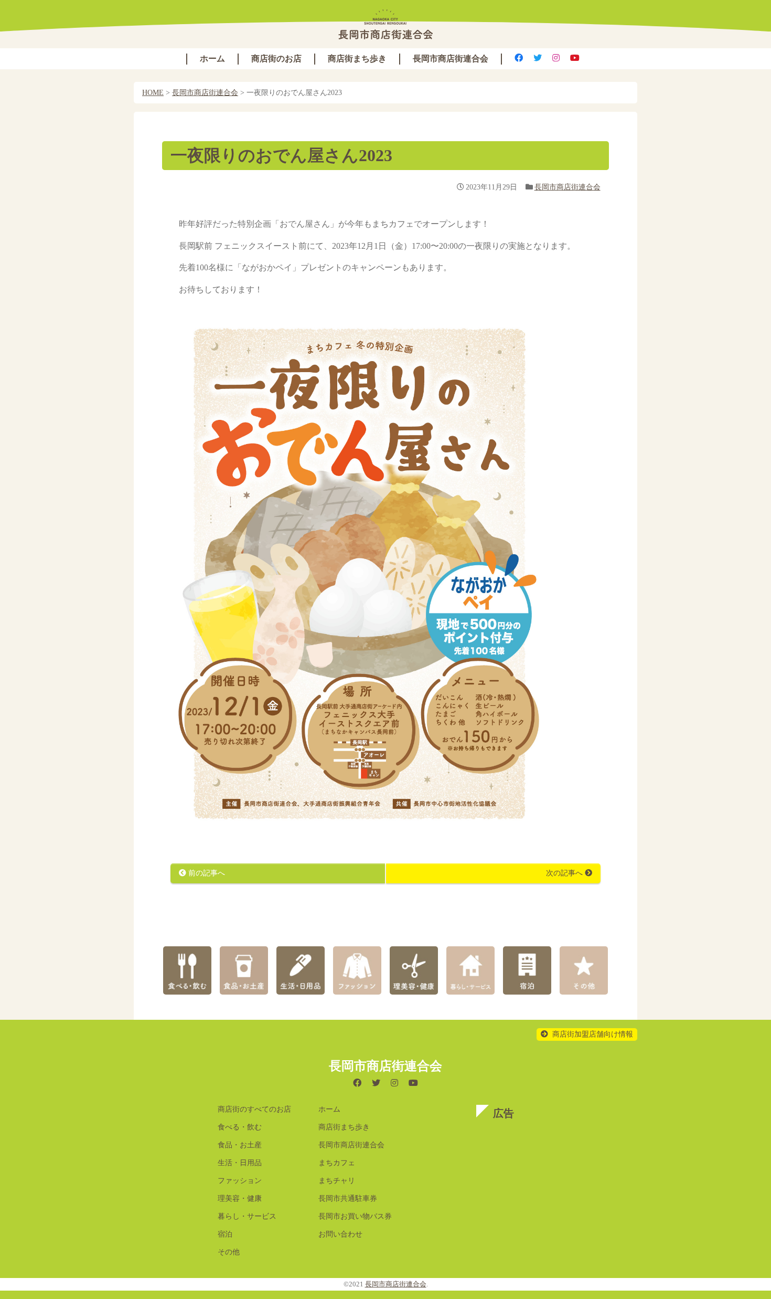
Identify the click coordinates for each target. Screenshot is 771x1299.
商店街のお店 (276, 58)
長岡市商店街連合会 (450, 58)
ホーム (212, 58)
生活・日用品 (240, 1163)
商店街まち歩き (357, 58)
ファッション (240, 1181)
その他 (229, 1252)
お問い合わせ (340, 1234)
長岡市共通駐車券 (347, 1198)
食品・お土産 (240, 1145)
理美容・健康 (240, 1198)
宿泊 (225, 1234)
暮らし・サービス (247, 1216)
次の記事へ (565, 873)
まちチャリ (336, 1181)
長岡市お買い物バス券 (355, 1216)
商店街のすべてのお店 (254, 1109)
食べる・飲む (240, 1127)
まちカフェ (336, 1163)
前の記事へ (205, 873)
